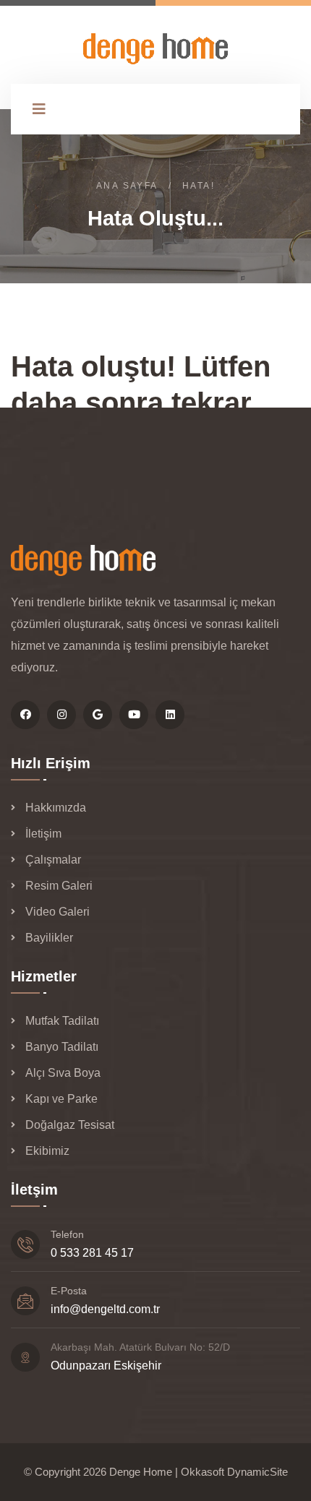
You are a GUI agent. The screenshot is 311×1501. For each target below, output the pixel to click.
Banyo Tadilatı (61, 1047)
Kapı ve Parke (61, 1099)
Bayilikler (49, 938)
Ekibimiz (47, 1151)
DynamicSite (257, 1472)
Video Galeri (57, 912)
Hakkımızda (55, 807)
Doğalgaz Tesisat (69, 1125)
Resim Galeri (59, 885)
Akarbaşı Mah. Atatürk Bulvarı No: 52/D (140, 1347)
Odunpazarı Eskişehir (106, 1365)
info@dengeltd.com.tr (105, 1309)
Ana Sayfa (127, 186)
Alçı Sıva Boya (63, 1073)
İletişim (43, 833)
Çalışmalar (53, 859)
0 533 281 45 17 (92, 1253)
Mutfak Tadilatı (62, 1021)
